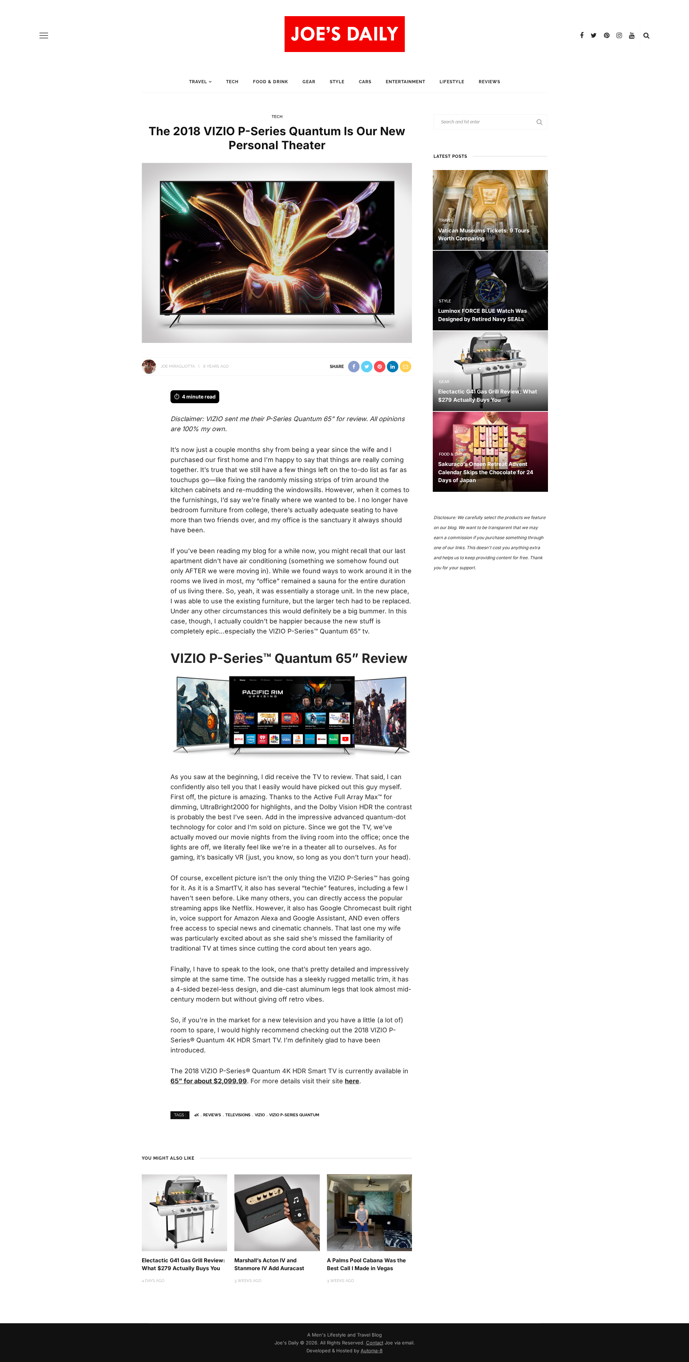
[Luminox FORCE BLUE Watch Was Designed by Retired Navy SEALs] (490, 290)
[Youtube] (631, 35)
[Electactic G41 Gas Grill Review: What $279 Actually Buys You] (184, 1212)
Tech (232, 81)
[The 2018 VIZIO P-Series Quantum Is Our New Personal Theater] (277, 252)
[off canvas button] (43, 35)
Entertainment (405, 81)
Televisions (237, 1115)
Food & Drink (270, 81)
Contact (374, 1342)
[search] (646, 35)
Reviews (489, 81)
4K (196, 1115)
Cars (365, 81)
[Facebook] (581, 35)
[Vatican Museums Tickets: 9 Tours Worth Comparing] (490, 209)
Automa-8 (372, 1350)
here (352, 1081)
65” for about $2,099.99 (208, 1081)
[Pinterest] (606, 35)
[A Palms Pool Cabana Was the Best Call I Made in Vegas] (369, 1212)
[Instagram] (619, 35)
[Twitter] (593, 35)
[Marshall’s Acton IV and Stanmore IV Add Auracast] (277, 1212)
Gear (309, 81)
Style (337, 81)
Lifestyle (452, 81)
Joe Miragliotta (178, 366)
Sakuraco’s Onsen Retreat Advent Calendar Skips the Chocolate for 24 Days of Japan (485, 472)
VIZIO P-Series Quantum (294, 1115)
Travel (198, 81)
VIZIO (260, 1115)
